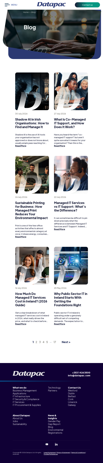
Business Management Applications (25, 392)
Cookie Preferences (51, 454)
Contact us (87, 5)
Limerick (72, 402)
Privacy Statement (63, 452)
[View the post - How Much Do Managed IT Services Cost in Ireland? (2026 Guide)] (32, 266)
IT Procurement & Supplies (27, 404)
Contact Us (74, 387)
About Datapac (21, 415)
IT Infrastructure (21, 396)
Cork (70, 399)
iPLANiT (55, 456)
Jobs (15, 421)
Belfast (72, 396)
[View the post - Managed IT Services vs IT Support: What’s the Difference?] (71, 175)
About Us (17, 418)
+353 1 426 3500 (81, 372)
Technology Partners (54, 389)
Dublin (71, 393)
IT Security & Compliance (26, 399)
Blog (50, 426)
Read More (20, 145)
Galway (72, 404)
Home (26, 12)
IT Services (18, 402)
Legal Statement (50, 452)
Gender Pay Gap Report (54, 422)
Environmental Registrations (55, 431)
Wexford (72, 390)
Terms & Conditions (78, 452)
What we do (19, 387)
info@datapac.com (79, 375)
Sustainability (20, 424)
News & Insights (52, 417)
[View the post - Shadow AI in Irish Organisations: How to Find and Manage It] (32, 91)
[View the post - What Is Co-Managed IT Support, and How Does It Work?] (71, 91)
